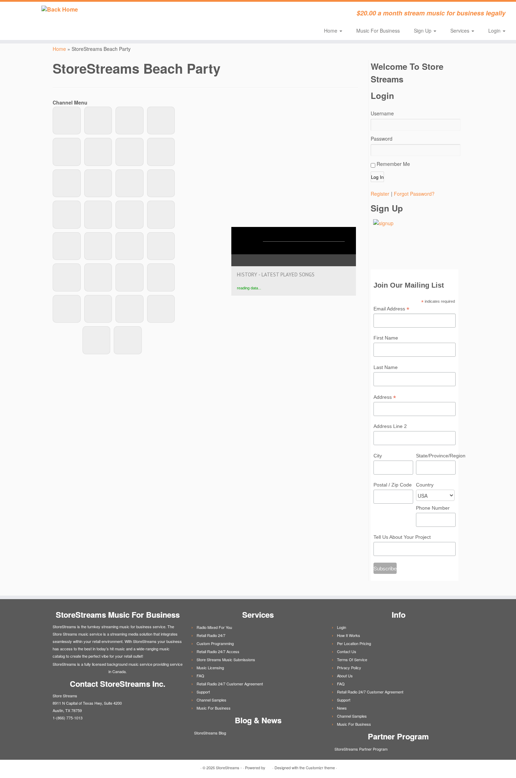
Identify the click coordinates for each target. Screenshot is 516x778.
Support (203, 692)
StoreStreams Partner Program (360, 749)
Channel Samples (211, 700)
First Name (385, 338)
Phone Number (433, 508)
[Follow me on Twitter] (153, 14)
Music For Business (378, 30)
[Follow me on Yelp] (201, 14)
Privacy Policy (349, 667)
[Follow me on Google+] (172, 14)
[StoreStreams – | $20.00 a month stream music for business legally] (59, 9)
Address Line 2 (390, 426)
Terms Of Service (352, 659)
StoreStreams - (229, 767)
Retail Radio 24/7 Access (218, 651)
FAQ (200, 675)
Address (384, 397)
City (377, 455)
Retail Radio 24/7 (211, 635)
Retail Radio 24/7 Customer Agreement (230, 683)
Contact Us (346, 651)
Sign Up (423, 30)
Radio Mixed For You (214, 627)
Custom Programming (215, 643)
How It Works (348, 635)
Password (381, 138)
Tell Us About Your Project (402, 537)
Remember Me (392, 163)
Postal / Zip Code (392, 485)
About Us (345, 675)
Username (382, 113)
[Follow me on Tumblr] (182, 14)
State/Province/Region (435, 455)
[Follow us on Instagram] (210, 14)
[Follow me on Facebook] (163, 14)
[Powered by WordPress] (268, 766)
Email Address (391, 309)
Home (331, 30)
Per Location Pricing (354, 643)
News (342, 708)
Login (495, 30)
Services (460, 30)
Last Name (385, 367)
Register (380, 193)
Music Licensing (210, 667)
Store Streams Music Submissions (226, 659)
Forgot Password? (414, 193)
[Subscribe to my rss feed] (144, 14)
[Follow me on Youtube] (191, 14)
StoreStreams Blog (209, 733)
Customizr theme (320, 767)
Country (425, 485)
